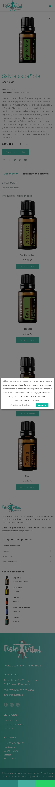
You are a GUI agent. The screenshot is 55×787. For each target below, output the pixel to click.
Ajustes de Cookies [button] (20, 405)
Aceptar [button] (42, 405)
